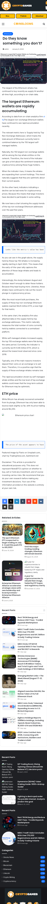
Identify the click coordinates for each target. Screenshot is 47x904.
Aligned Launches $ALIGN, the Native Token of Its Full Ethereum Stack (31, 694)
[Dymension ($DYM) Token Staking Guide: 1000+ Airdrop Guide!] (9, 786)
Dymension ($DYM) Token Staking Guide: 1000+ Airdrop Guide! (31, 784)
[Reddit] (34, 501)
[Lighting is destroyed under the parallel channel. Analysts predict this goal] (9, 799)
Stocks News (8, 857)
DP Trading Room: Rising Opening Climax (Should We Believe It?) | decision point (30, 767)
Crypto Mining (9, 877)
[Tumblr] (22, 501)
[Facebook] (4, 501)
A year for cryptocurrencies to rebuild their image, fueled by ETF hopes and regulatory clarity (35, 581)
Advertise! (39, 16)
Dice (7, 16)
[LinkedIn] (16, 501)
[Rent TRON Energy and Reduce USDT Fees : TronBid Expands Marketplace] (9, 620)
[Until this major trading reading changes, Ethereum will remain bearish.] (35, 534)
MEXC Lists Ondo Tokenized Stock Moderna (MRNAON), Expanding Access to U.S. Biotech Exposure (30, 707)
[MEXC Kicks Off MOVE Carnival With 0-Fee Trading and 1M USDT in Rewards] (9, 647)
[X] (10, 501)
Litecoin (6, 873)
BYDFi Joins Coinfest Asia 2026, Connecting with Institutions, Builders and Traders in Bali (29, 736)
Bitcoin (6, 861)
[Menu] (3, 25)
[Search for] (44, 25)
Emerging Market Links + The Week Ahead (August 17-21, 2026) (30, 678)
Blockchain (7, 865)
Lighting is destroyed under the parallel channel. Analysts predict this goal (31, 799)
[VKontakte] (40, 501)
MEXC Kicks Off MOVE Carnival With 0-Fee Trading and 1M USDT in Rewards (31, 646)
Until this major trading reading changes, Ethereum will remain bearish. (33, 550)
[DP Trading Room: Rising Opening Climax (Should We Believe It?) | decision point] (9, 771)
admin (7, 49)
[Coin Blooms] (24, 24)
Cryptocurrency (9, 881)
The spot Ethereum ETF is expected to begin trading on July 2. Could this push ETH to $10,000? (12, 543)
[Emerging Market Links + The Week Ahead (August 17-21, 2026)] (9, 681)
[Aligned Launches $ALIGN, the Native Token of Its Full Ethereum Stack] (9, 694)
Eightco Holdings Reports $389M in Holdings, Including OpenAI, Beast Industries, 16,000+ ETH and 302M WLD (31, 722)
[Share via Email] (4, 506)
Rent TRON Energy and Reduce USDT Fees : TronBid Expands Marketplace (30, 620)
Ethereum (8, 34)
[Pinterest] (28, 501)
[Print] (10, 506)
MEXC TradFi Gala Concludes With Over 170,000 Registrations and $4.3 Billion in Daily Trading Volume (31, 633)
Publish (23, 16)
